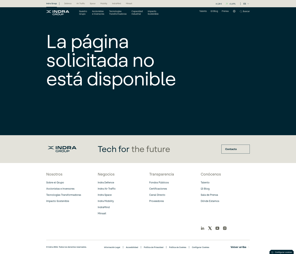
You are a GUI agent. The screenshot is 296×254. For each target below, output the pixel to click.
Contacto (231, 149)
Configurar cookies (283, 252)
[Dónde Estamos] (234, 12)
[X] (210, 228)
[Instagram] (225, 228)
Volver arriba (238, 247)
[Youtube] (217, 228)
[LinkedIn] (202, 228)
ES (244, 3)
